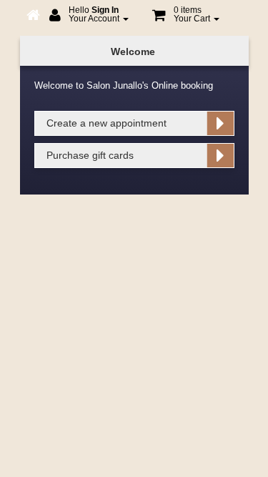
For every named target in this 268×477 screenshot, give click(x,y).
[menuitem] (89, 16)
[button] (186, 16)
